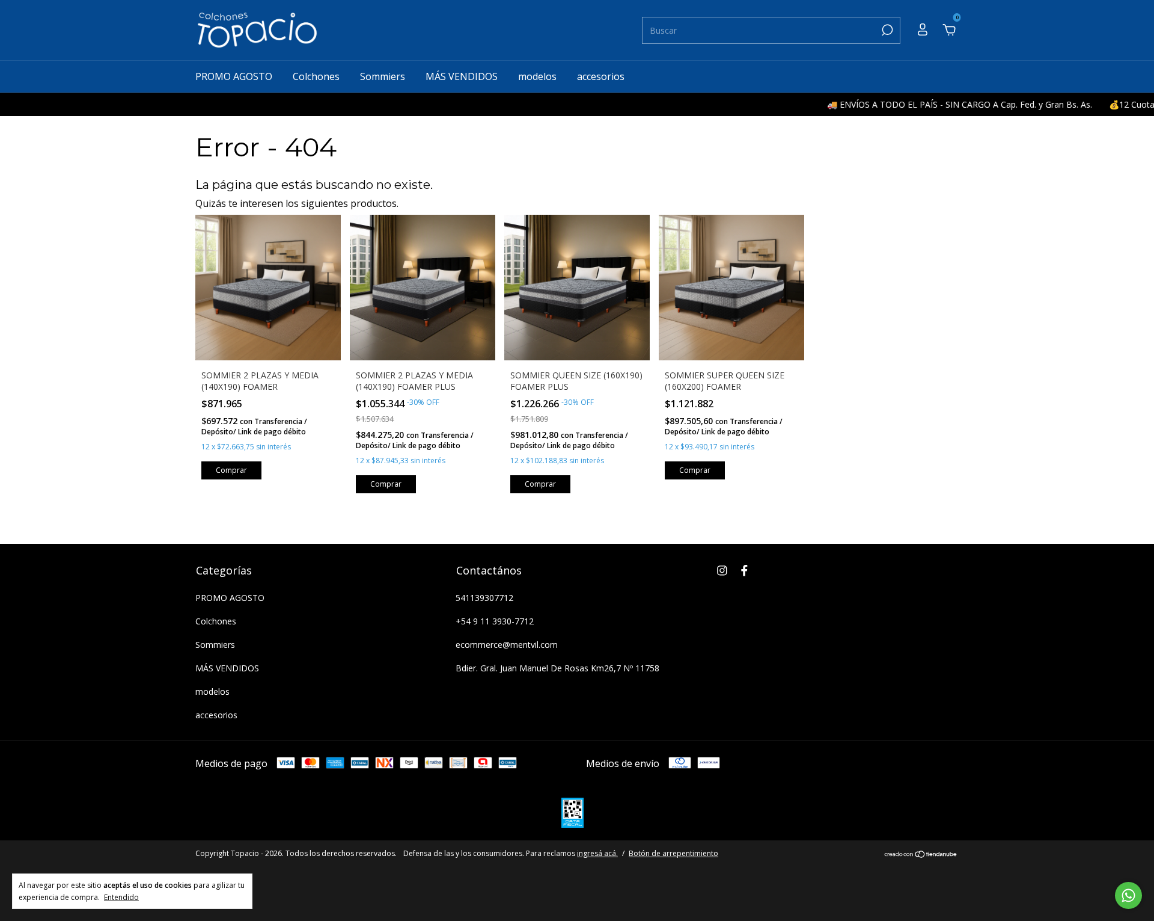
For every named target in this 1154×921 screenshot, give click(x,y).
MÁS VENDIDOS (462, 76)
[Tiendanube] (921, 854)
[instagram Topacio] (722, 570)
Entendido (121, 897)
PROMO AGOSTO (233, 76)
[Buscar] (886, 30)
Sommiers (382, 76)
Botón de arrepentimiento (673, 853)
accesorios (600, 76)
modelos (537, 76)
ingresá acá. (597, 853)
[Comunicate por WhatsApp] (1128, 895)
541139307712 (484, 597)
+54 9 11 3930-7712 (495, 621)
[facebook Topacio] (744, 570)
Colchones (316, 76)
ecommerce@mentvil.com (507, 644)
